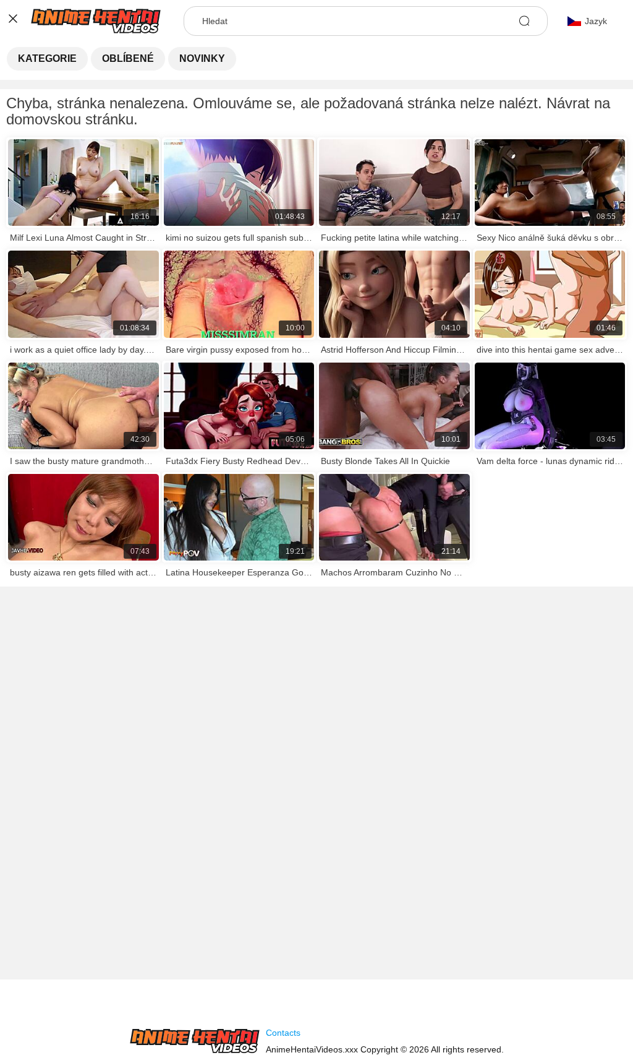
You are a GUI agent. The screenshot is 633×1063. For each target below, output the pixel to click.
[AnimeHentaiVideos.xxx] (195, 1041)
